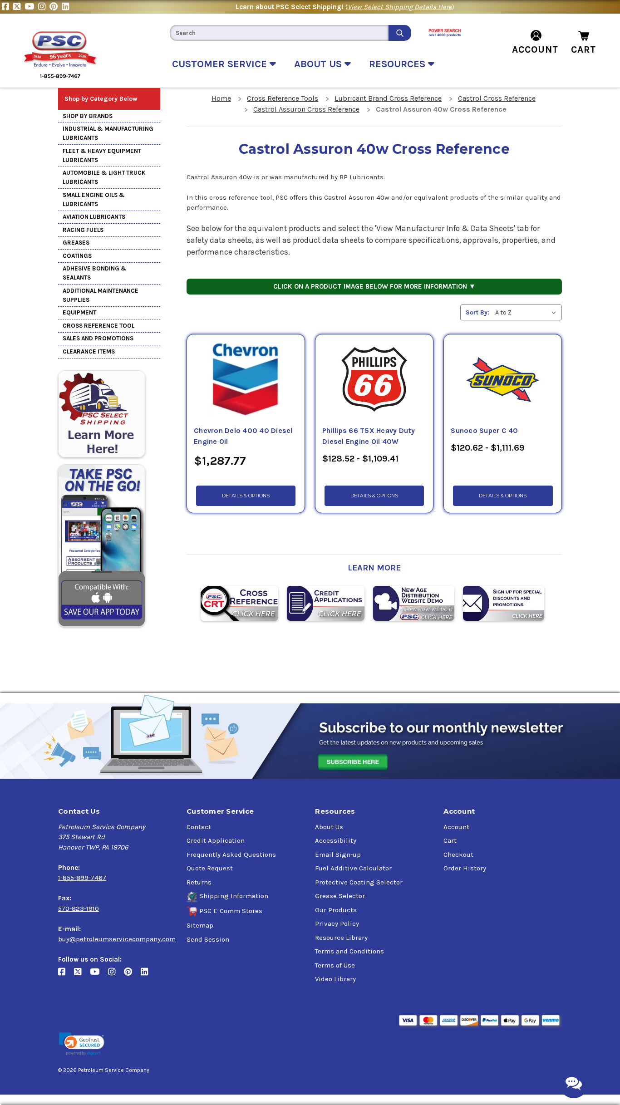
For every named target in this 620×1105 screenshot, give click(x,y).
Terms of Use (335, 965)
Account (456, 827)
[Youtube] (31, 7)
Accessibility (335, 840)
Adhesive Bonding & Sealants (95, 273)
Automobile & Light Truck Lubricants (104, 177)
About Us (329, 827)
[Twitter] (19, 7)
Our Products (336, 910)
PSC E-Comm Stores (230, 911)
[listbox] (527, 312)
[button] (81, 1044)
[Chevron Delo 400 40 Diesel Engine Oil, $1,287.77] (246, 379)
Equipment (79, 312)
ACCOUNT (535, 49)
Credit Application (216, 840)
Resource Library (341, 937)
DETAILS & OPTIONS (246, 496)
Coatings (77, 255)
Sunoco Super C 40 (484, 431)
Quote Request (210, 868)
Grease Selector (340, 896)
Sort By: (477, 312)
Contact (199, 827)
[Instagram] (43, 7)
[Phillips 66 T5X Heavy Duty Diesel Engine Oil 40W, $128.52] (374, 379)
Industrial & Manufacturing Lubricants (108, 133)
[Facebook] (7, 7)
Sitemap (200, 925)
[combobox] (279, 33)
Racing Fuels (83, 229)
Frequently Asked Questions (231, 854)
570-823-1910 (78, 908)
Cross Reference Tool (98, 325)
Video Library (335, 979)
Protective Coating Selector (359, 882)
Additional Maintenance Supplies (100, 295)
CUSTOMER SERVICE (221, 64)
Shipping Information (233, 896)
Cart (450, 840)
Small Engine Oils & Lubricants (94, 199)
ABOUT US (319, 64)
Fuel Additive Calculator (353, 868)
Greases (76, 242)
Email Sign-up (338, 854)
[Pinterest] (55, 7)
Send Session (208, 939)
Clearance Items (89, 351)
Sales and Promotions (98, 338)
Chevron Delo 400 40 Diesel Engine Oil (243, 436)
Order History (464, 868)
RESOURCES (398, 64)
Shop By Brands (88, 116)
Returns (199, 882)
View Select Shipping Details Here (400, 7)
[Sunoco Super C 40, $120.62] (502, 379)
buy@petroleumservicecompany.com (117, 939)
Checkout (458, 854)
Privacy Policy (337, 923)
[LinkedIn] (66, 7)
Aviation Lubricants (94, 216)
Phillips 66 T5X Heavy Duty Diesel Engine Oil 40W (368, 436)
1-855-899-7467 (82, 878)
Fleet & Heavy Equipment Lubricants (102, 155)
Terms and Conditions (349, 951)
